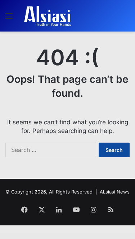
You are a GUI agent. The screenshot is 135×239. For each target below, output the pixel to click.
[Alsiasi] (47, 16)
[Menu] (9, 18)
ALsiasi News (115, 192)
